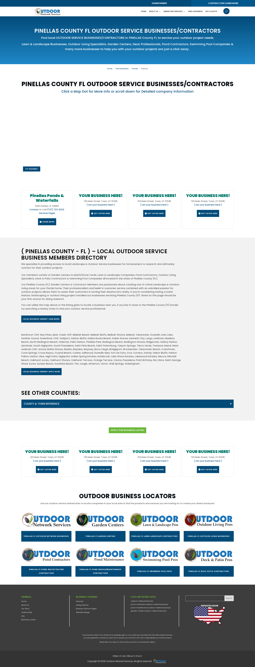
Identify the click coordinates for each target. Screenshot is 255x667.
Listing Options (82, 605)
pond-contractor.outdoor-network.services (149, 604)
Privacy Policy (124, 642)
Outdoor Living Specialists (87, 44)
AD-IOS (160, 661)
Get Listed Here (100, 213)
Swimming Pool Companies (210, 44)
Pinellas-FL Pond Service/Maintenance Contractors (100, 571)
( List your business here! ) (101, 204)
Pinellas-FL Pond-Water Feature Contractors (46, 571)
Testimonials (26, 612)
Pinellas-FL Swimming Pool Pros (154, 571)
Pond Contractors (175, 44)
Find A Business (195, 11)
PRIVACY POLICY (134, 656)
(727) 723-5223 (56, 209)
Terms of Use (137, 642)
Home (143, 11)
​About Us (25, 605)
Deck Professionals (146, 44)
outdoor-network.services (142, 601)
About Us (153, 11)
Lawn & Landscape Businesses (44, 44)
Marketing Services (173, 11)
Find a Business (122, 68)
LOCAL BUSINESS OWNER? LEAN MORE (41, 319)
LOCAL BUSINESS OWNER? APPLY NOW (41, 371)
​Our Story (25, 608)
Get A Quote (211, 11)
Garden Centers (119, 44)
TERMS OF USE (119, 656)
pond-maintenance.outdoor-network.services (151, 607)
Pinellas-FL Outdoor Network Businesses (46, 536)
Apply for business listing (127, 430)
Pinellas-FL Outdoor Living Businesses (209, 536)
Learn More (47, 222)
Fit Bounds (32, 169)
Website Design (83, 612)
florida (135, 68)
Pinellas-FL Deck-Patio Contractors (208, 571)
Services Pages (47, 213)
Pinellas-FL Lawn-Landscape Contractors (154, 536)
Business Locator (28, 619)
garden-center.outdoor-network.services (149, 611)
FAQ (23, 616)
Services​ (79, 601)
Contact (34, 209)
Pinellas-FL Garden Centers (100, 536)
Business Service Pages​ (86, 608)
